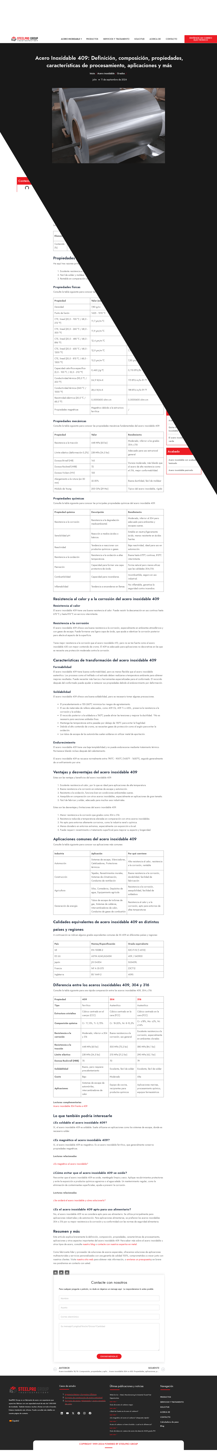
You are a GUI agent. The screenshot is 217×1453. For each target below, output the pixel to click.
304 (112, 999)
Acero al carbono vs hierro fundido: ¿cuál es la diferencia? (131, 1424)
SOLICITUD (139, 39)
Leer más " (113, 1402)
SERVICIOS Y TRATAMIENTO (116, 39)
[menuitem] (71, 39)
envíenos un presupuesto (139, 1259)
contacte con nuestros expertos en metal (117, 1244)
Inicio (92, 73)
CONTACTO (171, 39)
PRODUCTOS (92, 39)
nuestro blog (89, 1244)
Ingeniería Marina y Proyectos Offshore (81, 1394)
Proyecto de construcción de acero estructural (83, 1397)
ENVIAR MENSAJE (109, 1356)
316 (139, 999)
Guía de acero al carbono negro (121, 1405)
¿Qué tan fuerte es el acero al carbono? (124, 1411)
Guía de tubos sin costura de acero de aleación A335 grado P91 (133, 1431)
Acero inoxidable (106, 73)
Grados (121, 73)
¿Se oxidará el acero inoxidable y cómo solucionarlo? (79, 1200)
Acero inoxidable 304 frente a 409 (70, 1106)
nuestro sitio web (85, 1259)
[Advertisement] (75, 17)
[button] (55, 1272)
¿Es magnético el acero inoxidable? (70, 1164)
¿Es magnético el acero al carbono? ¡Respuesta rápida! (129, 1418)
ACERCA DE (155, 39)
